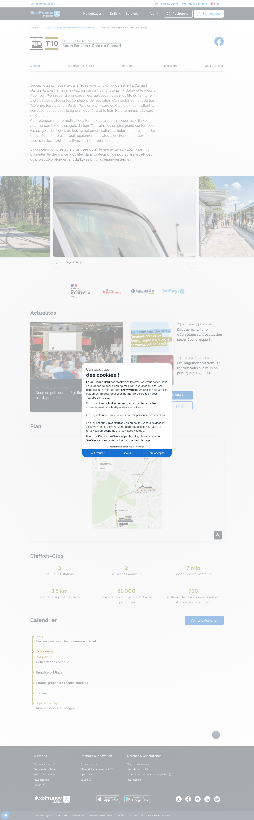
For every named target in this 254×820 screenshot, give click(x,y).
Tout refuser (97, 453)
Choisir (127, 453)
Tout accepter (156, 453)
